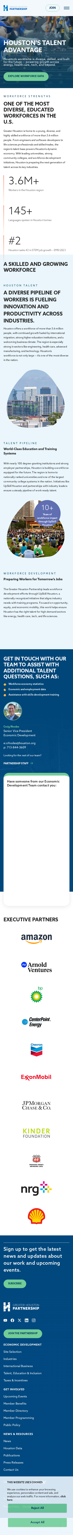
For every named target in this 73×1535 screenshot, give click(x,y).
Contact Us (11, 1470)
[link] (66, 8)
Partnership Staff (16, 763)
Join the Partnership (23, 1333)
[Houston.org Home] (15, 8)
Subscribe (15, 1283)
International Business (18, 1366)
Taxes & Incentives (16, 1380)
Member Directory (16, 1411)
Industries (10, 1359)
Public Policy (12, 1425)
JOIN (52, 8)
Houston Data (13, 1448)
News (7, 1441)
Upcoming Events (15, 1396)
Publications (12, 1455)
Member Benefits (15, 1403)
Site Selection (12, 1352)
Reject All (37, 1508)
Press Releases (13, 1462)
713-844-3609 (16, 747)
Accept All (37, 1522)
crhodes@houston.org (21, 743)
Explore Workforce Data (26, 76)
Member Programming (19, 1418)
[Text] (5, 1320)
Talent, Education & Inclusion (22, 1373)
